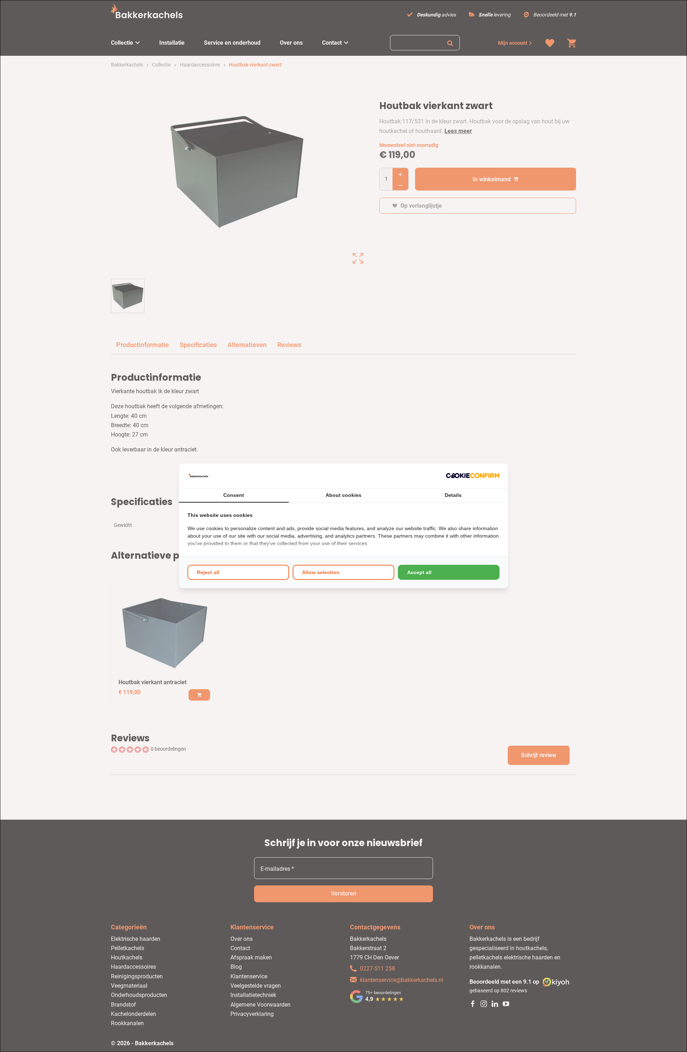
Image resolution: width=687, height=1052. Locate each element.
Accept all (419, 572)
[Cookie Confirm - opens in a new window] (473, 475)
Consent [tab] (233, 495)
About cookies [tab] (343, 495)
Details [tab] (453, 495)
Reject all (208, 572)
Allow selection (321, 572)
